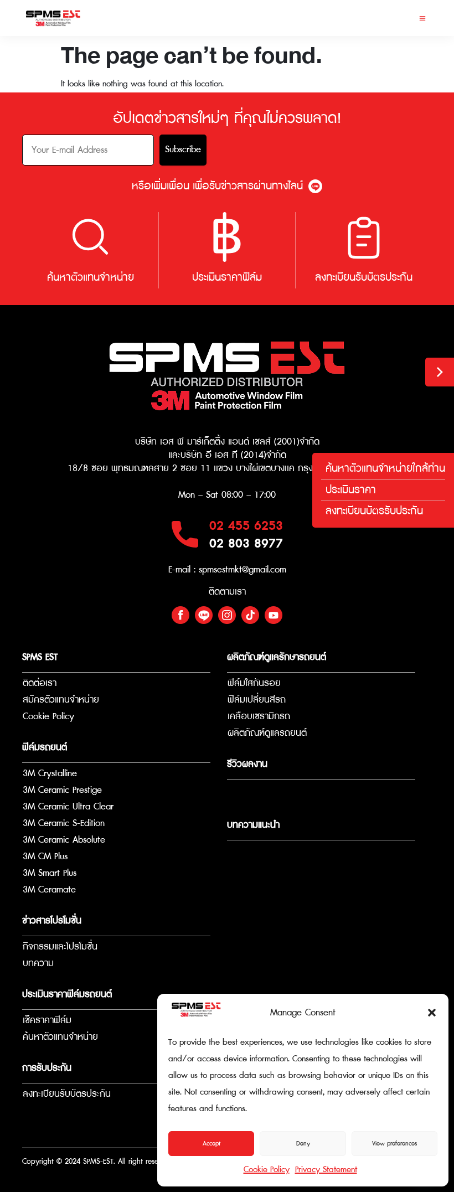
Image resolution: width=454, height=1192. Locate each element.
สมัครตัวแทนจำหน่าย (61, 700)
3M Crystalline (50, 774)
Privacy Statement (326, 1169)
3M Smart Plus (49, 873)
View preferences (394, 1143)
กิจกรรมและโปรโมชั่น (60, 947)
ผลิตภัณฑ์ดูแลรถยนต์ (267, 733)
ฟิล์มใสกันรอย (254, 683)
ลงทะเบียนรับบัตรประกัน (67, 1094)
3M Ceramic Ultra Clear (68, 807)
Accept (211, 1143)
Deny (303, 1143)
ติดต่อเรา (39, 683)
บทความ (38, 964)
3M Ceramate (49, 890)
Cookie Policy (267, 1169)
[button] (431, 1012)
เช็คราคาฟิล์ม (47, 1021)
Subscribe (183, 150)
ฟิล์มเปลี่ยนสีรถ (257, 700)
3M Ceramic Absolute (64, 840)
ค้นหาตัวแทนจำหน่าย (60, 1037)
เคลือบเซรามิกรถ (259, 717)
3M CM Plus (45, 857)
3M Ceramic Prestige (62, 790)
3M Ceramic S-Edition (64, 823)
